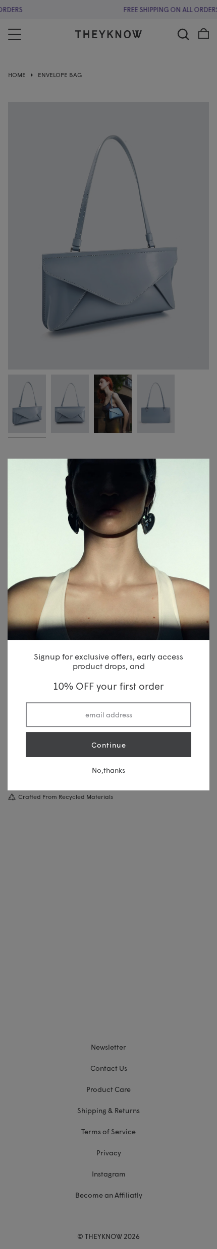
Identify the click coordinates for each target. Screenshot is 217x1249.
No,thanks (108, 770)
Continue (108, 745)
